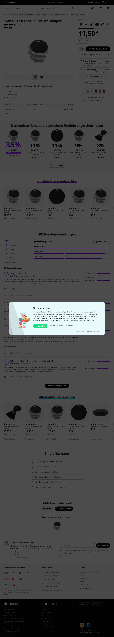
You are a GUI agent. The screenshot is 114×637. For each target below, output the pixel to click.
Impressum (80, 331)
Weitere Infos (71, 325)
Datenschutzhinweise (92, 331)
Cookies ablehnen (56, 325)
